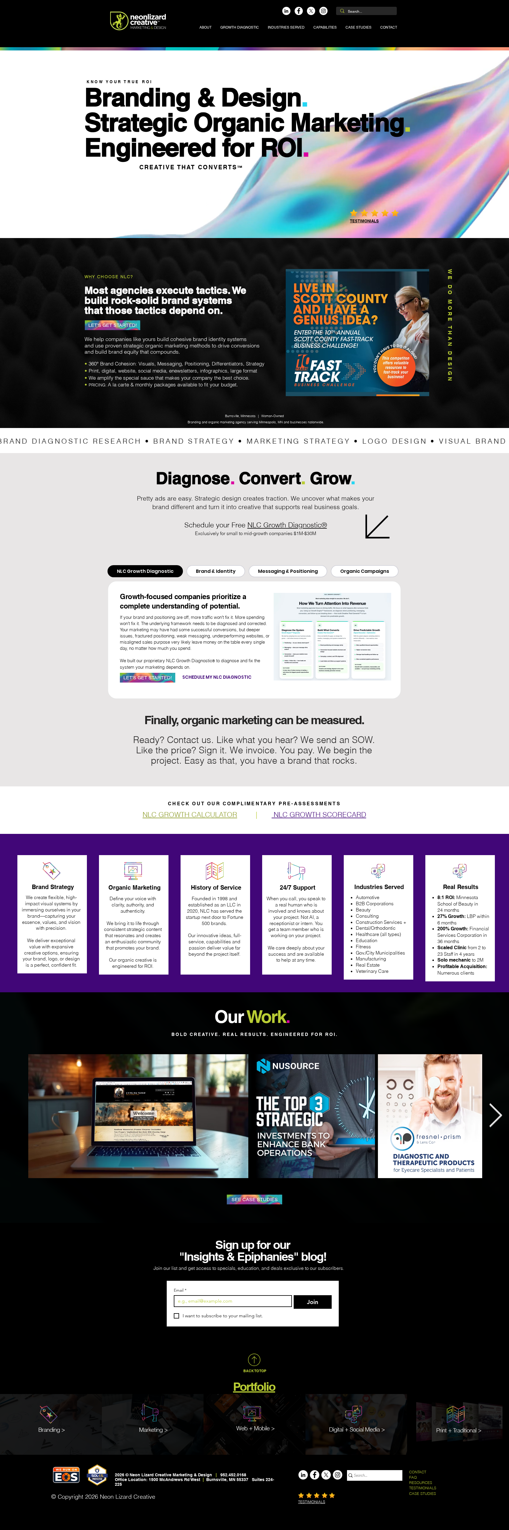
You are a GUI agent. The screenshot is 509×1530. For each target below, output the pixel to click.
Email (180, 1290)
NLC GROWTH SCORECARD (319, 814)
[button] (286, 27)
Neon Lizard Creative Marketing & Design (171, 1474)
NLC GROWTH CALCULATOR (190, 814)
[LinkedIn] (286, 11)
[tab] (145, 571)
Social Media (365, 1429)
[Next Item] (495, 1116)
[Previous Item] (13, 1116)
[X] (311, 11)
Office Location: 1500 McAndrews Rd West (158, 1479)
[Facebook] (299, 11)
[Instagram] (323, 11)
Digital (336, 1429)
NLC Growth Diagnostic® (287, 525)
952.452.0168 (233, 1474)
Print (441, 1430)
